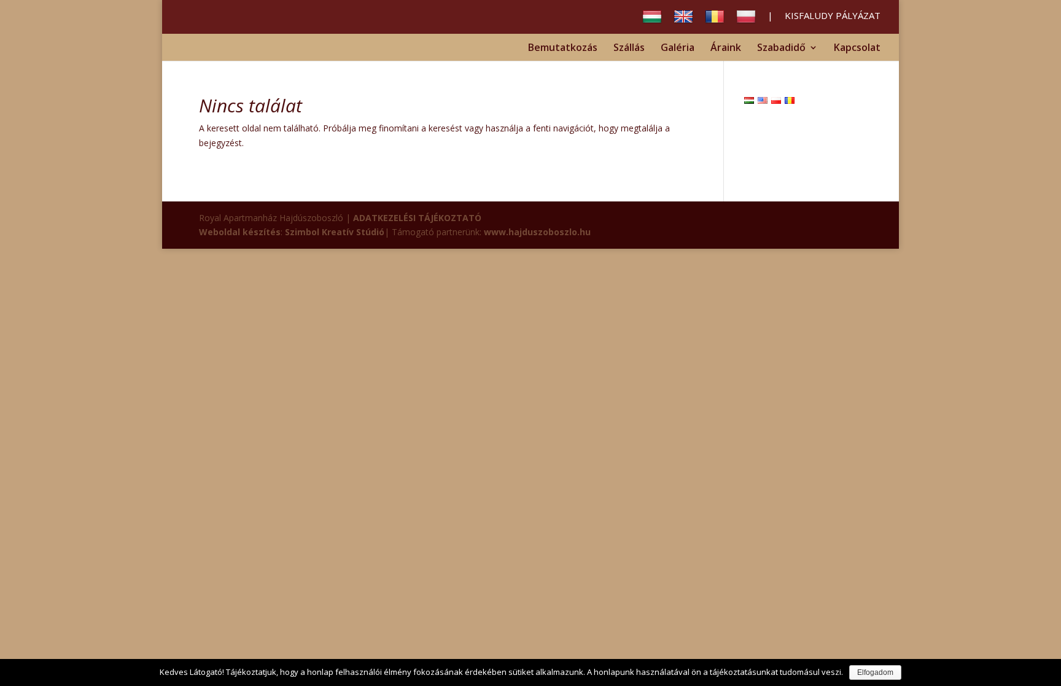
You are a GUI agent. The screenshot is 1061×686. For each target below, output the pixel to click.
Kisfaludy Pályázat (832, 16)
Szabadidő (781, 48)
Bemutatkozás (562, 48)
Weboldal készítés (240, 232)
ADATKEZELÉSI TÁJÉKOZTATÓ (417, 218)
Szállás (629, 48)
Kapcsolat (857, 48)
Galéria (677, 48)
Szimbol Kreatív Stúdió (334, 232)
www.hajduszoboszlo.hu (537, 232)
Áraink (725, 48)
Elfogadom (875, 672)
